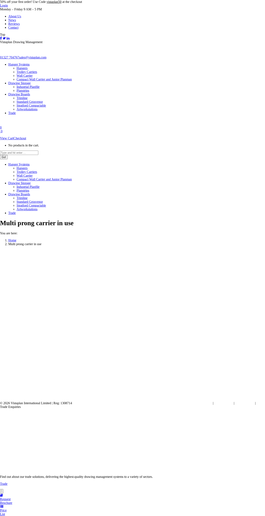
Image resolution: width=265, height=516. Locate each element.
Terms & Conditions (199, 403)
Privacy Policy (244, 403)
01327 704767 (9, 57)
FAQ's (261, 403)
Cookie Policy (223, 403)
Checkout (19, 138)
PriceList (3, 512)
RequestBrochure (6, 501)
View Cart (6, 138)
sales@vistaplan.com (32, 57)
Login (4, 5)
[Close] (1, 491)
